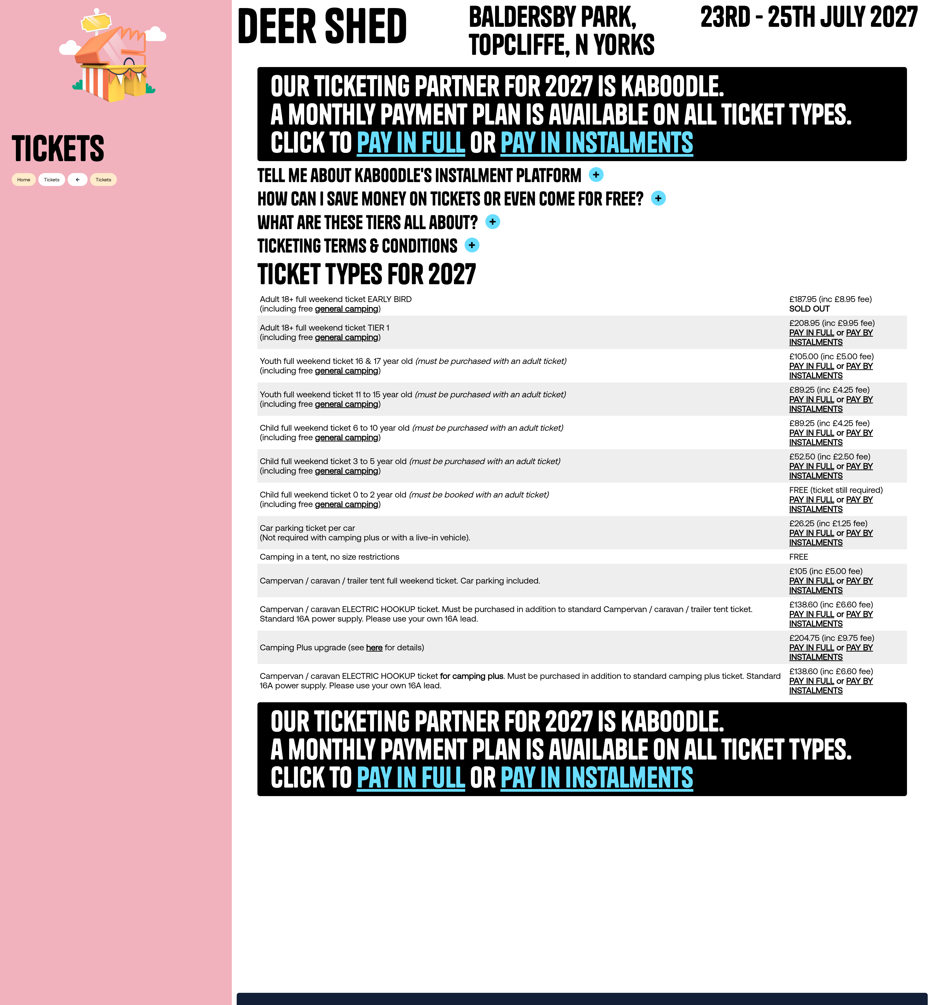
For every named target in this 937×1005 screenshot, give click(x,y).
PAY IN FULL (811, 332)
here (374, 647)
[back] (79, 180)
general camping (346, 308)
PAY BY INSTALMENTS (831, 337)
